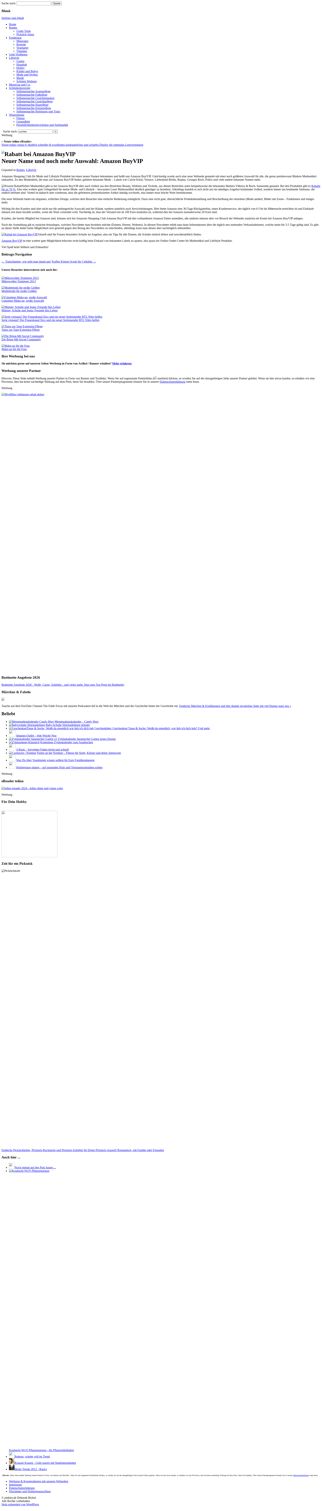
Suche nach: (8, 3)
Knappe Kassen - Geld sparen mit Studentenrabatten (45, 1462)
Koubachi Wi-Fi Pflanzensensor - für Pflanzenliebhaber (41, 1450)
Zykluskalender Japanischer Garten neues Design (87, 739)
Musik (20, 78)
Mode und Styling (27, 74)
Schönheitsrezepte (19, 88)
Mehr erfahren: (122, 363)
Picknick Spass (25, 34)
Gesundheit (23, 121)
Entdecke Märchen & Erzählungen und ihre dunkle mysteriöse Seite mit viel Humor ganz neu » (235, 706)
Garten (20, 61)
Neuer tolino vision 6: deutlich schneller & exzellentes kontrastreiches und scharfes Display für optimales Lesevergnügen (72, 144)
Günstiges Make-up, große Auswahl (22, 300)
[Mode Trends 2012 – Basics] (12, 1469)
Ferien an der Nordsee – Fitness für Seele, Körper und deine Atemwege (79, 752)
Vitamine (21, 51)
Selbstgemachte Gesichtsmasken (35, 98)
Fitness (20, 118)
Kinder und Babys (27, 71)
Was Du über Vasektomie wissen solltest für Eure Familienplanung (55, 760)
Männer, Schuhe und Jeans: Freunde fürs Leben (29, 310)
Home (12, 24)
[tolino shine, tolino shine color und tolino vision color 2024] (32, 788)
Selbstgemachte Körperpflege (33, 108)
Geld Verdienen (18, 54)
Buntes (13, 27)
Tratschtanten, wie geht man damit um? (26, 261)
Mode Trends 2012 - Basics (31, 1469)
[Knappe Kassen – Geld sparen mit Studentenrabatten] (12, 1462)
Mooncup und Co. (20, 84)
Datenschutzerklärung (172, 381)
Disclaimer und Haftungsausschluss (30, 1491)
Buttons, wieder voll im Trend (32, 1456)
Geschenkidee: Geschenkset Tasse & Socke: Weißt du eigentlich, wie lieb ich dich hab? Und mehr (152, 728)
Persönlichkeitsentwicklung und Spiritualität (42, 124)
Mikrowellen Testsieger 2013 (18, 281)
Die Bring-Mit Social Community (21, 339)
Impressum (15, 1484)
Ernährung (15, 37)
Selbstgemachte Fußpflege (31, 94)
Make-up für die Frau (14, 349)
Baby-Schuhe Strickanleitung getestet (68, 725)
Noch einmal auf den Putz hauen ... (35, 1167)
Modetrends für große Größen (19, 291)
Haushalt (21, 64)
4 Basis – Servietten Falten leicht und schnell (42, 749)
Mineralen (22, 41)
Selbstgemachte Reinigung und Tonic (38, 111)
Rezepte (21, 44)
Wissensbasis (16, 114)
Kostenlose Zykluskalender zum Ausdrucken (66, 742)
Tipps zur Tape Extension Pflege (20, 329)
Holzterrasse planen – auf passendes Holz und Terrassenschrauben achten (59, 767)
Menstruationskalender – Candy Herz (77, 721)
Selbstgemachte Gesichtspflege (34, 101)
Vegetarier (22, 47)
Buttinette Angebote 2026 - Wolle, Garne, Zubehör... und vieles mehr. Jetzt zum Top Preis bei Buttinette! (62, 684)
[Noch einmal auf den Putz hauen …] (12, 1167)
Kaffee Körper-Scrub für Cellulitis (74, 261)
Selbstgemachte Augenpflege (33, 91)
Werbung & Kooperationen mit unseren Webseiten (38, 1481)
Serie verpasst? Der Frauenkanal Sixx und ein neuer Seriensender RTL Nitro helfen (50, 320)
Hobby (20, 67)
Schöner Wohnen (26, 81)
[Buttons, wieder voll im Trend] (12, 1456)
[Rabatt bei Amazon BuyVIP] (19, 234)
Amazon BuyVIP (11, 240)
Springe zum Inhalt (12, 18)
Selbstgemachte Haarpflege (32, 104)
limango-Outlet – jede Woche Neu (36, 735)
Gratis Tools (23, 31)
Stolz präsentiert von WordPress (20, 1504)
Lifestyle (14, 57)
